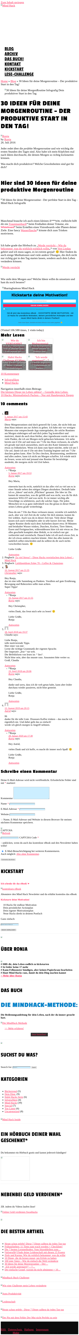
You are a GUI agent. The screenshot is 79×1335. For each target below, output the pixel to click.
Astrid (8, 711)
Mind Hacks (11, 382)
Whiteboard (7, 227)
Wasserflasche (29, 230)
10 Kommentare (10, 373)
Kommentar (7, 798)
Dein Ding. (10, 1094)
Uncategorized (12, 1111)
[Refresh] (5, 833)
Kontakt (13, 64)
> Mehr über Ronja (11, 975)
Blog (9, 48)
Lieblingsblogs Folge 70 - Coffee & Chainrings (39, 563)
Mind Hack (35, 21)
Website (5, 814)
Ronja (7, 139)
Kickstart (14, 69)
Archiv (11, 53)
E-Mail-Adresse (10, 809)
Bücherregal (11, 1091)
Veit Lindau (64, 248)
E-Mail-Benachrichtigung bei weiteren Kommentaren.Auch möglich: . (30, 852)
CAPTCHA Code (28, 837)
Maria (8, 419)
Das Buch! (14, 58)
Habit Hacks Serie (14, 1097)
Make (16, 1332)
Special (8, 1105)
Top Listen (10, 1108)
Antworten (10, 467)
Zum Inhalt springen (12, 2)
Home (4, 81)
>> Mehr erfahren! (14, 1028)
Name (5, 803)
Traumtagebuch (17, 223)
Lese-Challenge (19, 74)
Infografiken (12, 379)
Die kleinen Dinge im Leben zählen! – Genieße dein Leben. (34, 391)
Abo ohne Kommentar (27, 854)
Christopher (11, 573)
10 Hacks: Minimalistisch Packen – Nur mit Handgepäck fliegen (37, 395)
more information (40, 309)
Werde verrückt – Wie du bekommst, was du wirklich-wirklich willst (33, 247)
